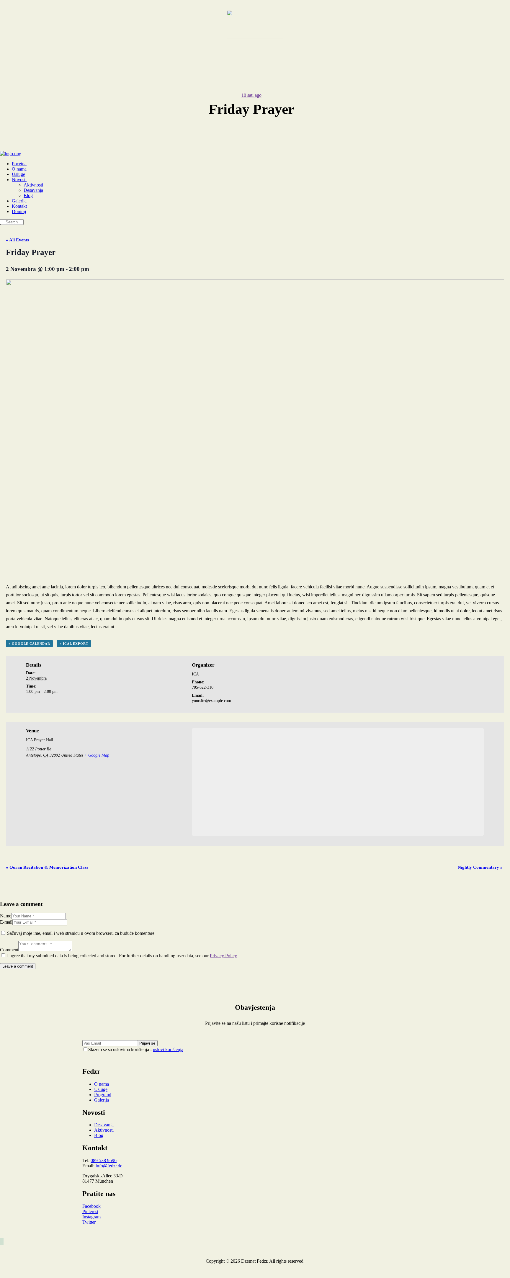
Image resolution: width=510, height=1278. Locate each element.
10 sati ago (251, 95)
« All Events (17, 240)
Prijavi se (147, 1043)
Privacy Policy (223, 955)
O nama (101, 1083)
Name (5, 915)
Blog (98, 1135)
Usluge (100, 1089)
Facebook (91, 1206)
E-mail (6, 921)
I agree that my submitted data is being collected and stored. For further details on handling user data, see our (122, 955)
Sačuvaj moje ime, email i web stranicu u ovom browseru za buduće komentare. (81, 933)
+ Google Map (96, 755)
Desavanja (104, 1124)
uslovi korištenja (168, 1049)
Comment (9, 949)
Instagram (91, 1216)
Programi (102, 1094)
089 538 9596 (104, 1160)
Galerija (101, 1099)
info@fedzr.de (109, 1165)
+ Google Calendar (29, 643)
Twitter (89, 1222)
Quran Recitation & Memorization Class (47, 867)
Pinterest (90, 1211)
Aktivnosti (104, 1130)
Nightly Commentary (480, 867)
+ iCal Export (74, 643)
